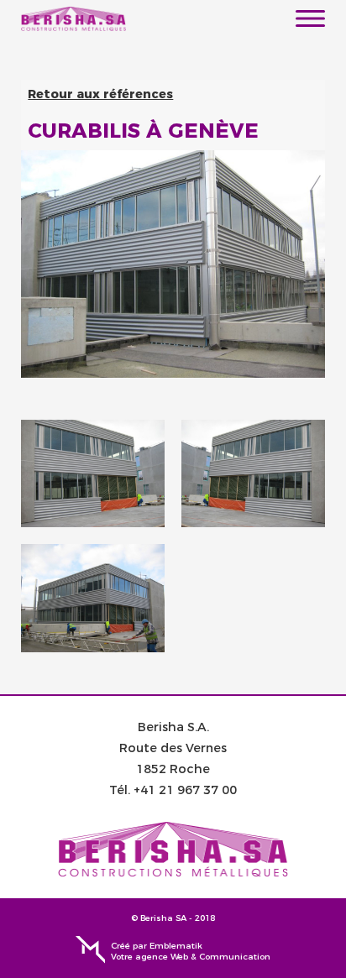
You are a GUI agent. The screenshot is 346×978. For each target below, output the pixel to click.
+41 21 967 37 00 (185, 790)
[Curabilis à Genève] (93, 473)
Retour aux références (100, 94)
